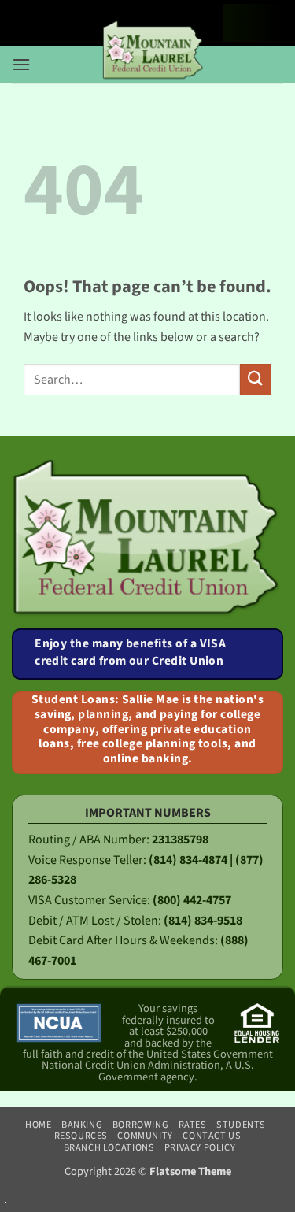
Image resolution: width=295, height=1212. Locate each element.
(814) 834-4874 (188, 860)
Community (145, 1136)
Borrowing (140, 1124)
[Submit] (255, 379)
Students (241, 1124)
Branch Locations (109, 1147)
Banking (81, 1124)
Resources (81, 1136)
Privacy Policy (200, 1147)
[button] (21, 59)
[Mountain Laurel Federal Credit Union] (153, 50)
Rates (193, 1124)
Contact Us (212, 1136)
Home (38, 1124)
